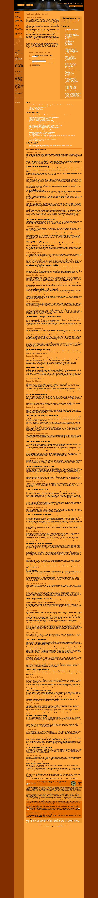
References (17, 26)
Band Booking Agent (56, 819)
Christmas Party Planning (70, 65)
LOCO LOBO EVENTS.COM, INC (30, 782)
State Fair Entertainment (70, 60)
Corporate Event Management (71, 33)
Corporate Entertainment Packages (73, 96)
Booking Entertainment (70, 40)
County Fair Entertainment (71, 34)
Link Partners (17, 102)
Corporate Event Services (70, 88)
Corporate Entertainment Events (72, 95)
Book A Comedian (69, 66)
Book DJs (67, 71)
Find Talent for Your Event (75, 6)
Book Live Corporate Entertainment (36, 116)
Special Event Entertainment (66, 821)
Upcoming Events (19, 29)
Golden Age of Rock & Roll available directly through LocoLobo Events (44, 127)
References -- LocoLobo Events (36, 109)
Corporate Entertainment (18, 17)
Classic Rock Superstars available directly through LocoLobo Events (44, 117)
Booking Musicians (69, 53)
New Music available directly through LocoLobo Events (41, 126)
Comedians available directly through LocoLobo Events (41, 118)
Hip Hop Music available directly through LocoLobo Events (42, 128)
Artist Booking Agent (46, 819)
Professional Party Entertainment (72, 70)
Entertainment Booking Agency (72, 29)
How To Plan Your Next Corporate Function (19, 55)
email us (21, 98)
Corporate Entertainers (53, 820)
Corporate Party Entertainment (71, 51)
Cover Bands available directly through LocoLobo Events (41, 133)
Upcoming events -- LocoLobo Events (37, 107)
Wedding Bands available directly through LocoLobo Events (42, 132)
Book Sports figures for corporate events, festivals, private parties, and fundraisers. (47, 138)
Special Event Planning (70, 57)
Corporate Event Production (71, 50)
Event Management (69, 38)
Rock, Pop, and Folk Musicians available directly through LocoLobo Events (45, 125)
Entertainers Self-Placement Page (19, 32)
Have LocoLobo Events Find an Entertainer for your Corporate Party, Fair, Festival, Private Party (50, 145)
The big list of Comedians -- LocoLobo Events (39, 119)
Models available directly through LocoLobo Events (40, 124)
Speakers (59, 826)
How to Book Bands (69, 41)
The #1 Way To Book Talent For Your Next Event (18, 59)
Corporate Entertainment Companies (73, 93)
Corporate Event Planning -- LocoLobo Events (39, 146)
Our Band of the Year (33, 134)
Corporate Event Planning (70, 62)
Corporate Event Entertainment (72, 84)
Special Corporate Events (70, 64)
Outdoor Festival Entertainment (72, 35)
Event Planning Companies (71, 79)
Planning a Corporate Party (71, 49)
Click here (17, 92)
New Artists (45, 826)
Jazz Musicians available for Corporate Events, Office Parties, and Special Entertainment (49, 123)
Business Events (69, 97)
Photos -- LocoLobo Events (35, 108)
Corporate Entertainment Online (72, 92)
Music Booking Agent (37, 821)
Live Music (67, 47)
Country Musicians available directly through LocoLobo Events (43, 121)
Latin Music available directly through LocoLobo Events (41, 129)
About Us (17, 25)
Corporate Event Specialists (71, 89)
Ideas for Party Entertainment (71, 69)
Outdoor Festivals (69, 45)
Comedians (55, 826)
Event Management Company (71, 52)
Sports (63, 826)
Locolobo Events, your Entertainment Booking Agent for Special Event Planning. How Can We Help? (51, 105)
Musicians (50, 826)
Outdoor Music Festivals (70, 48)
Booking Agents (68, 43)
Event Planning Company (70, 37)
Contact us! (74, 22)
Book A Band (68, 42)
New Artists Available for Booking (36, 140)
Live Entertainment (69, 44)
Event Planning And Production (65, 820)
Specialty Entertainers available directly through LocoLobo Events (43, 136)
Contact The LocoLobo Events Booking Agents (39, 106)
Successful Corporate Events (71, 90)
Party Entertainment (69, 67)
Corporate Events (69, 32)
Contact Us (17, 13)
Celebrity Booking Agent (42, 820)
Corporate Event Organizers (71, 86)
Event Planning (68, 36)
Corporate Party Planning (70, 63)
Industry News (18, 28)
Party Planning (68, 55)
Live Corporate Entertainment (71, 94)
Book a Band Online (69, 73)
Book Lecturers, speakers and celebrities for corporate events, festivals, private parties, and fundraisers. (52, 135)
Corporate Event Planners (70, 87)
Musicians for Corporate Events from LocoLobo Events (41, 120)
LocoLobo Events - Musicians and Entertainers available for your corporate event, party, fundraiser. (51, 114)
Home (16, 34)
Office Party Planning (69, 56)
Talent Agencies (68, 72)
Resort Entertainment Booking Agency (51, 821)
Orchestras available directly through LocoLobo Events (41, 131)
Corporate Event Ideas (70, 85)
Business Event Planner (66, 819)
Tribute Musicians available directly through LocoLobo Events (42, 139)
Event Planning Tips (69, 59)
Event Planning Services (70, 58)
